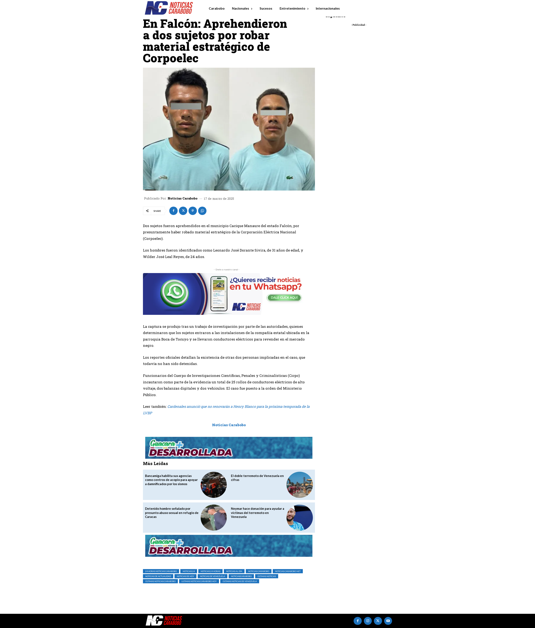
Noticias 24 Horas (210, 571)
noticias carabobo (258, 571)
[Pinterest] (193, 211)
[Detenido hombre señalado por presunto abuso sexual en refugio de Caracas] (214, 518)
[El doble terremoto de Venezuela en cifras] (300, 485)
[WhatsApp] (202, 211)
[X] (183, 211)
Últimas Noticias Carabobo (160, 581)
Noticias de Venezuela (212, 576)
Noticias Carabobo (182, 198)
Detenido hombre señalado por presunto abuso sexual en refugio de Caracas (172, 513)
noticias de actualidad (158, 576)
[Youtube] (388, 621)
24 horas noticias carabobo (161, 571)
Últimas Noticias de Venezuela (240, 581)
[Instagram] (368, 621)
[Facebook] (173, 211)
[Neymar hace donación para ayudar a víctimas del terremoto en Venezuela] (300, 518)
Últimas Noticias (266, 576)
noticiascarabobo (241, 576)
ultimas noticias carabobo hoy (199, 581)
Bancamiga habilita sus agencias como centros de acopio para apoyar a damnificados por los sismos (171, 480)
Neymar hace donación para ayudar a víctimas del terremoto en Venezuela (257, 513)
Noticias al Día (234, 571)
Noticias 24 (189, 571)
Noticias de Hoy (185, 576)
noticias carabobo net (288, 571)
